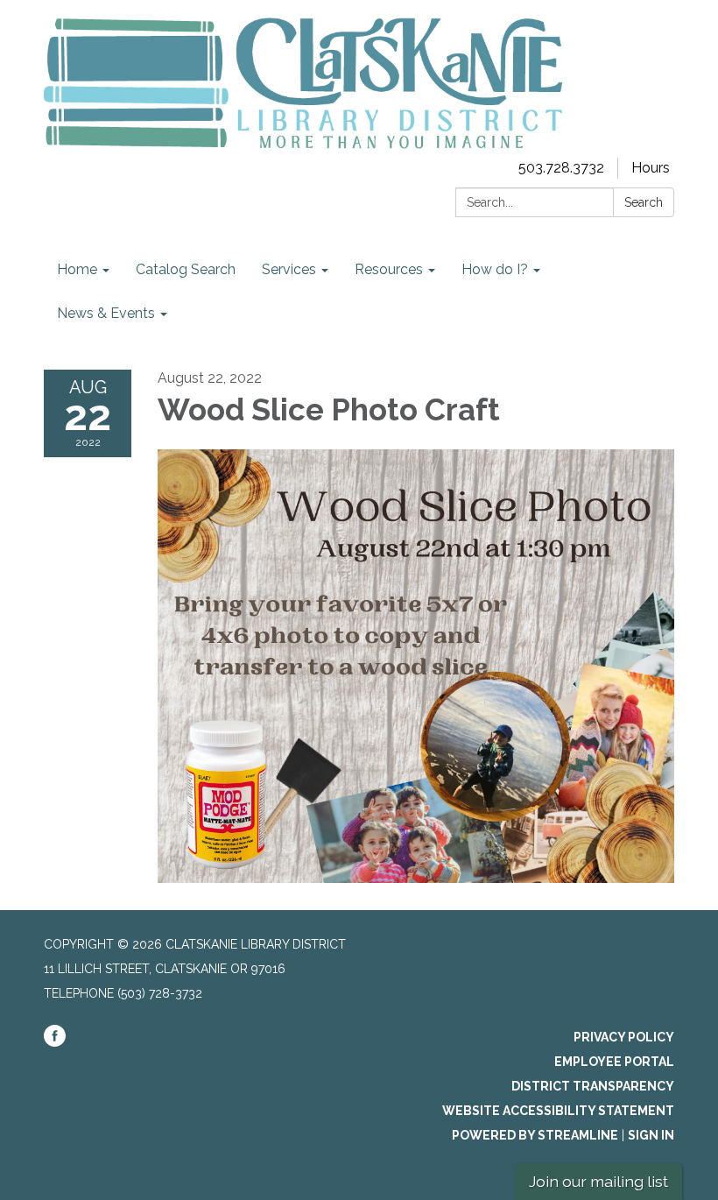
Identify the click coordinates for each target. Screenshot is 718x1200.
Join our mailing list (598, 1181)
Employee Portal (614, 1062)
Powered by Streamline (535, 1135)
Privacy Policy (624, 1037)
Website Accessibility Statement (558, 1111)
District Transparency (592, 1086)
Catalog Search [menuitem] (186, 269)
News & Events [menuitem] (106, 313)
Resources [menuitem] (389, 269)
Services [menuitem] (289, 269)
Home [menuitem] (77, 269)
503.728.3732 (561, 167)
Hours (650, 167)
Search (643, 202)
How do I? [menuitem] (494, 269)
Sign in (651, 1135)
